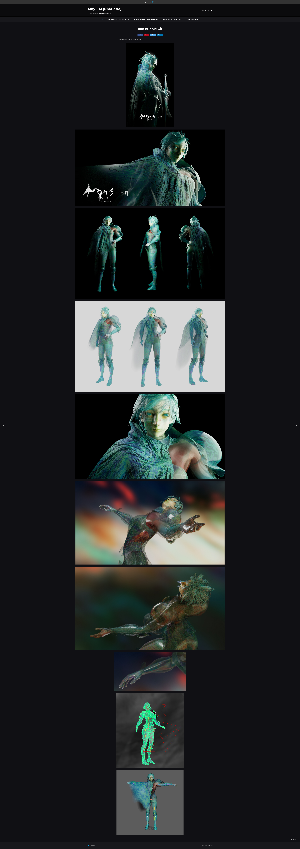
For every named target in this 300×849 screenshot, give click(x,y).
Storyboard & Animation (172, 19)
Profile (210, 10)
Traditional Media (192, 19)
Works (204, 10)
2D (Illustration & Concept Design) (146, 19)
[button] (293, 839)
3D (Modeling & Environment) (118, 19)
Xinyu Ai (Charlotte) (105, 9)
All (102, 19)
